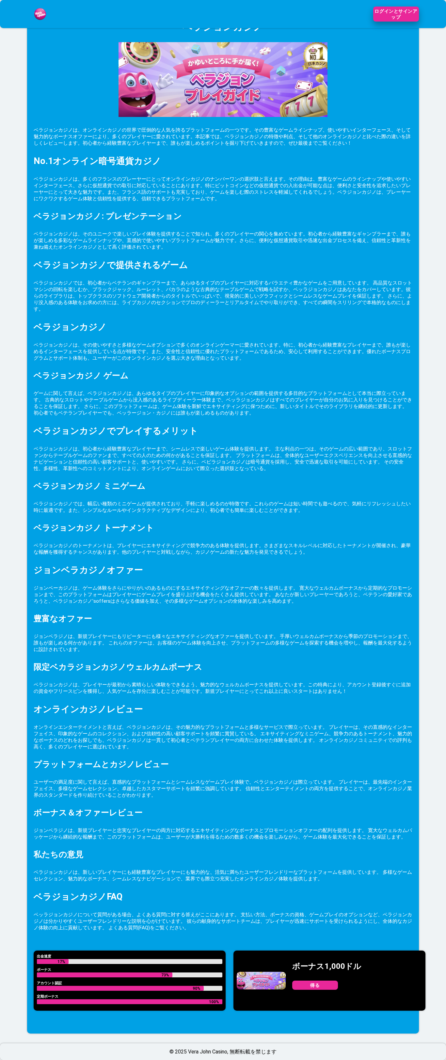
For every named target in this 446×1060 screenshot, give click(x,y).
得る (315, 985)
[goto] (40, 24)
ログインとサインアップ (395, 14)
